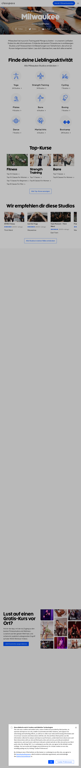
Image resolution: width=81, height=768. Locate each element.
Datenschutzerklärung (23, 756)
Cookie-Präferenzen (64, 762)
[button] (76, 727)
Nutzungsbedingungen (23, 754)
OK (51, 762)
